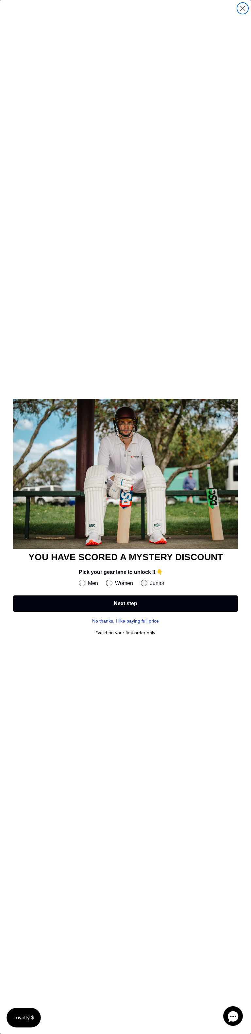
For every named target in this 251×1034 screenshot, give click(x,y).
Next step (125, 603)
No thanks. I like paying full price (125, 621)
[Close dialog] (242, 8)
